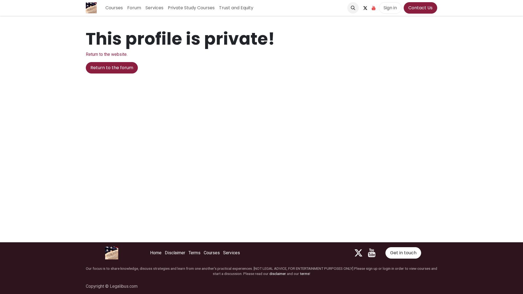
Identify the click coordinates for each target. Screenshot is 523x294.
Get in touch (403, 253)
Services (231, 252)
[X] (365, 8)
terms (304, 273)
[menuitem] (114, 7)
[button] (353, 8)
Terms (194, 252)
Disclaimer (175, 252)
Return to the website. (106, 54)
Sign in (390, 8)
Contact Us (420, 8)
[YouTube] (374, 8)
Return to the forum (111, 68)
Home (156, 252)
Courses (212, 252)
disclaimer (277, 273)
